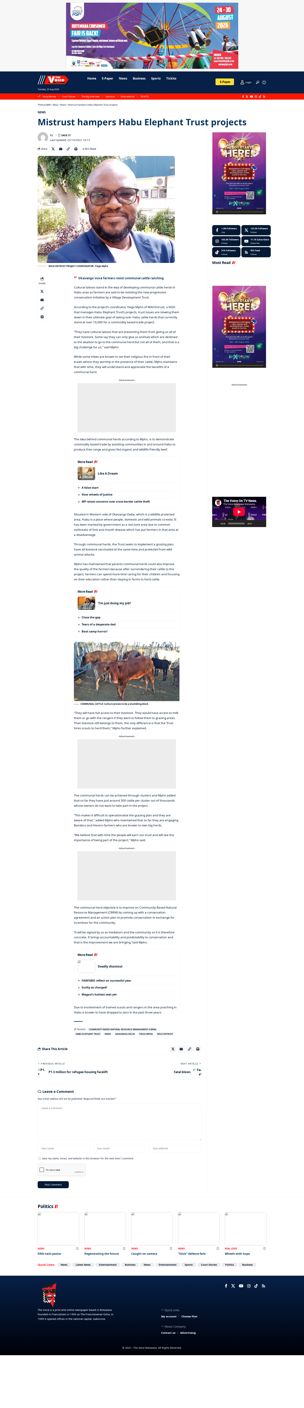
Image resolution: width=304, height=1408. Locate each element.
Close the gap (91, 617)
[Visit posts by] (43, 137)
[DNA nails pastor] (58, 1228)
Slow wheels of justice (97, 494)
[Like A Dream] (86, 473)
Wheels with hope (237, 1254)
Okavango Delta (125, 1033)
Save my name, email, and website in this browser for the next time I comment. (88, 1158)
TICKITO (144, 96)
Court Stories (69, 96)
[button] (257, 82)
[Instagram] (256, 96)
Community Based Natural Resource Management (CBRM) (122, 1029)
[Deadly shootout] (86, 966)
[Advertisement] (126, 407)
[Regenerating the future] (105, 1228)
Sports (189, 1264)
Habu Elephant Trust (88, 1033)
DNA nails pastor (49, 1254)
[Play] (216, 523)
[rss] (256, 252)
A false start (90, 488)
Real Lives (231, 1248)
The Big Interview (90, 96)
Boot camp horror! (94, 631)
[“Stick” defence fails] (199, 1228)
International (127, 96)
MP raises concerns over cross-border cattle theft (116, 501)
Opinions (110, 96)
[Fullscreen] (261, 523)
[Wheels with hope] (245, 1228)
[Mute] (256, 523)
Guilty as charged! (94, 987)
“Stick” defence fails (192, 1254)
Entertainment (108, 1264)
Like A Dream (108, 473)
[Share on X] (53, 148)
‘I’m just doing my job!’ (114, 603)
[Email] (60, 148)
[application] (239, 512)
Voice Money (49, 96)
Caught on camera (144, 1254)
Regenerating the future (101, 1254)
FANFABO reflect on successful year (106, 980)
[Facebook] (243, 96)
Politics (229, 1264)
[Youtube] (256, 241)
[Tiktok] (226, 252)
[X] (247, 96)
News (42, 112)
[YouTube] (251, 96)
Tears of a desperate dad (99, 624)
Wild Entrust (165, 1033)
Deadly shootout (110, 966)
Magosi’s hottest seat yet (99, 994)
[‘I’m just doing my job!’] (86, 603)
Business (130, 1264)
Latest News (83, 1264)
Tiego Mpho (146, 1033)
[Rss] (264, 96)
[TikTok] (260, 96)
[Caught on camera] (152, 1228)
